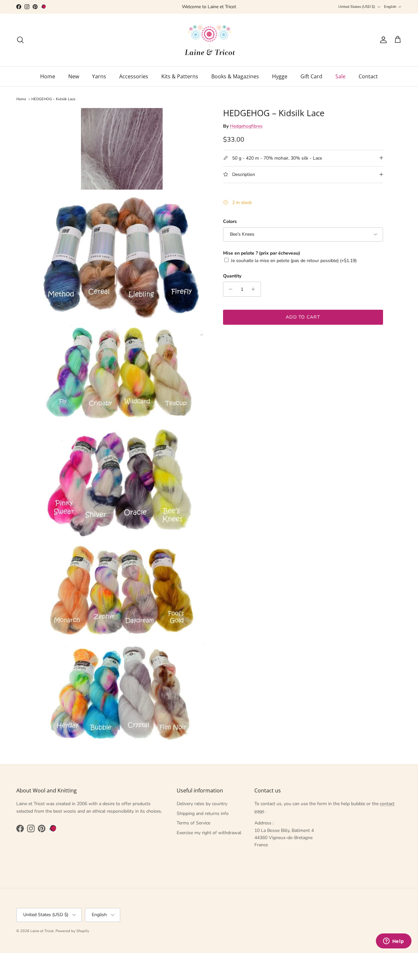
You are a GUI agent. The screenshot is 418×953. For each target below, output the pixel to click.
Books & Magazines (235, 76)
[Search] (20, 40)
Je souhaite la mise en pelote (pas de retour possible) (294, 261)
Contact (368, 76)
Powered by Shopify (72, 931)
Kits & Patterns (179, 76)
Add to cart (303, 317)
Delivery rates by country (202, 804)
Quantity (232, 276)
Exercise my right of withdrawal (209, 833)
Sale (340, 76)
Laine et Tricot (42, 931)
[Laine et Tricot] (209, 40)
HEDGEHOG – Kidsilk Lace (53, 99)
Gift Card (311, 76)
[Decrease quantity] (229, 289)
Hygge (279, 76)
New (73, 76)
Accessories (133, 76)
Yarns (99, 76)
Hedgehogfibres (246, 126)
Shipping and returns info (203, 813)
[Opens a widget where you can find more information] (393, 941)
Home (47, 76)
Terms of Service (193, 823)
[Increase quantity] (255, 289)
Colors (230, 221)
